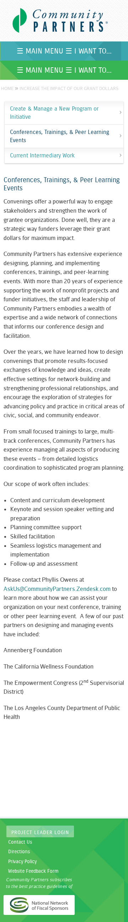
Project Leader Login (40, 832)
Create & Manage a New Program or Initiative (54, 112)
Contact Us (20, 842)
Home (7, 88)
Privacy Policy (22, 861)
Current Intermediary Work (42, 155)
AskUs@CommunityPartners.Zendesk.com (57, 588)
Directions (19, 851)
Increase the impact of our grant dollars (69, 88)
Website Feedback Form (33, 871)
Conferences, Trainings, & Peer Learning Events (59, 136)
